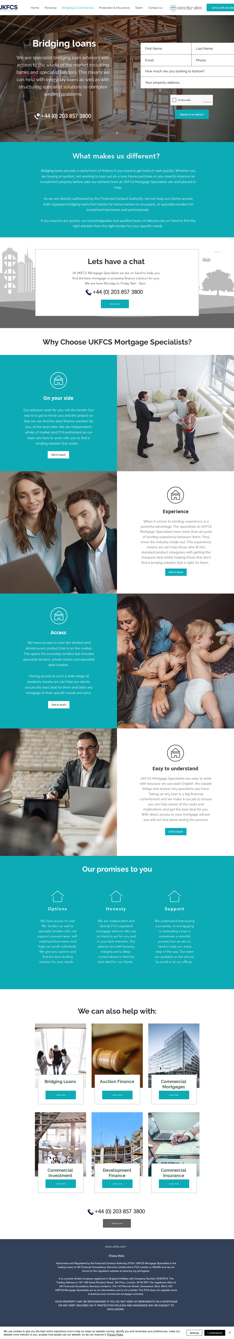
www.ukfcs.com (115, 1246)
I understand (214, 1333)
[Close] (229, 1333)
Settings (194, 1333)
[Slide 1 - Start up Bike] (117, 133)
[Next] (210, 79)
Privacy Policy (116, 1255)
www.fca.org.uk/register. (136, 1270)
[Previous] (23, 79)
